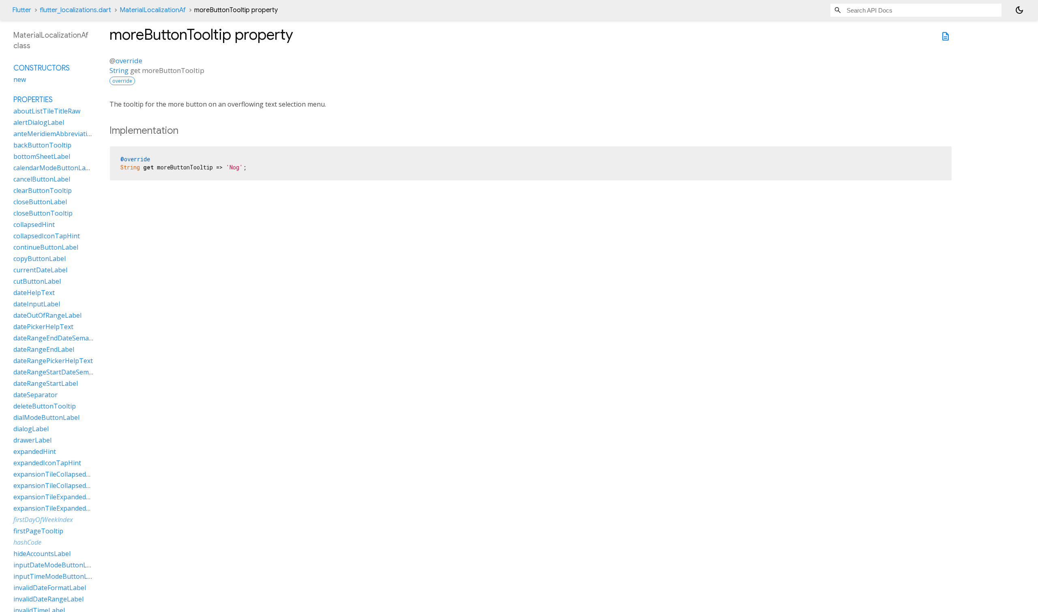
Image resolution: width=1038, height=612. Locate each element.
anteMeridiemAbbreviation (54, 133)
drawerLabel (32, 440)
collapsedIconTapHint (46, 235)
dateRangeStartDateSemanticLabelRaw (73, 372)
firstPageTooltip (38, 530)
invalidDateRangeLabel (48, 599)
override (129, 60)
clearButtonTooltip (42, 190)
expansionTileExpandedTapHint (62, 508)
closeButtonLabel (40, 201)
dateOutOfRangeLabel (47, 315)
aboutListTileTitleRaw (46, 111)
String (119, 70)
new (19, 79)
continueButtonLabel (45, 247)
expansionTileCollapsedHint (56, 474)
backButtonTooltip (42, 145)
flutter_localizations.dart (75, 10)
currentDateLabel (40, 269)
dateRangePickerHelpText (53, 360)
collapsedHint (34, 224)
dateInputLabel (36, 304)
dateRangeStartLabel (45, 383)
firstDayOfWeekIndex (43, 519)
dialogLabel (31, 428)
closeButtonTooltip (43, 213)
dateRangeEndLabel (43, 349)
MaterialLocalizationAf (153, 10)
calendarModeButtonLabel (54, 167)
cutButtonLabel (37, 281)
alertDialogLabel (38, 122)
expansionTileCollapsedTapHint (62, 485)
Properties (33, 99)
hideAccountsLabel (42, 553)
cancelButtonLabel (41, 179)
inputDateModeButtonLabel (56, 565)
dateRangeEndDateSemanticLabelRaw (71, 338)
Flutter (21, 10)
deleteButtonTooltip (44, 406)
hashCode (27, 542)
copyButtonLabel (39, 258)
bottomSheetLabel (41, 156)
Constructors (41, 68)
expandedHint (34, 451)
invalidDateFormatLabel (49, 587)
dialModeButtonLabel (46, 417)
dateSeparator (35, 394)
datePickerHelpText (43, 326)
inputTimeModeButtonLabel (57, 576)
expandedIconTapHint (47, 462)
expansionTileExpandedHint (56, 496)
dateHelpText (34, 292)
